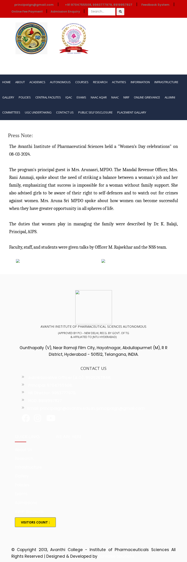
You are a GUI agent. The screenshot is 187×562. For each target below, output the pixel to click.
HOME (6, 82)
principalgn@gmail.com (34, 5)
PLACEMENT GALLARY (131, 112)
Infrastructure (28, 467)
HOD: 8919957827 (44, 400)
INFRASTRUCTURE (166, 82)
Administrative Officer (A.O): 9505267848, (69, 377)
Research (24, 458)
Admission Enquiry (65, 11)
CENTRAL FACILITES (48, 97)
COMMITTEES (11, 112)
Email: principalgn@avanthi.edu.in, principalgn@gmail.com (86, 408)
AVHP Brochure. (29, 511)
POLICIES (25, 97)
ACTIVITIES (119, 82)
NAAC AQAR (99, 97)
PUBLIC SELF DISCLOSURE (95, 112)
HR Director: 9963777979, (51, 393)
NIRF (126, 97)
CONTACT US (65, 112)
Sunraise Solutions (116, 556)
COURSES (81, 82)
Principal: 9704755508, (50, 385)
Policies (22, 485)
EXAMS (81, 97)
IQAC (68, 97)
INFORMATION (140, 82)
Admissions (26, 502)
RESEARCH (100, 82)
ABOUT (20, 82)
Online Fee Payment (27, 11)
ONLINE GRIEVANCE (147, 97)
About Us (23, 449)
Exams (21, 494)
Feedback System (155, 5)
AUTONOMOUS (60, 82)
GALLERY (8, 97)
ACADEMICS (37, 82)
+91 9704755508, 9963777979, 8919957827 (98, 5)
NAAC (115, 97)
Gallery (22, 476)
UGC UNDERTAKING (38, 112)
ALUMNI (170, 97)
